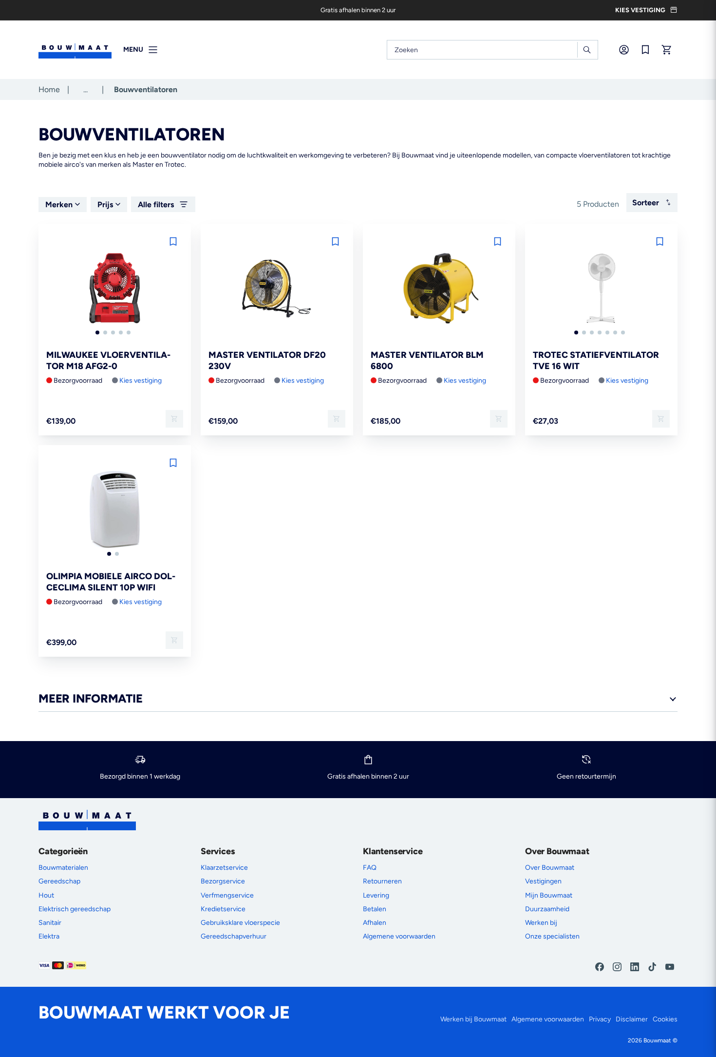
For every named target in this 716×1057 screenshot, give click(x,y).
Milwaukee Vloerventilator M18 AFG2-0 (108, 361)
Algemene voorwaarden (399, 936)
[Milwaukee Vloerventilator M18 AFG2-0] (114, 289)
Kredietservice (223, 909)
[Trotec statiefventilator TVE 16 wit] (601, 289)
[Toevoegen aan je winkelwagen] (174, 419)
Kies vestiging (140, 380)
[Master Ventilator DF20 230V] (276, 289)
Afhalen (374, 923)
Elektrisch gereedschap (74, 909)
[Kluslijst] (645, 49)
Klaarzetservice (224, 867)
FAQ (370, 867)
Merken (59, 204)
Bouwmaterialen (63, 867)
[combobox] (492, 49)
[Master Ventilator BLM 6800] (439, 289)
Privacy (600, 1019)
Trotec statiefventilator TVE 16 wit (596, 361)
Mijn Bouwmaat (548, 895)
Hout (46, 895)
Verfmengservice (227, 895)
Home (49, 89)
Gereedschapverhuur (233, 936)
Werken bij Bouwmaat (473, 1019)
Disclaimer (632, 1019)
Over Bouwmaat (549, 867)
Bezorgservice (223, 881)
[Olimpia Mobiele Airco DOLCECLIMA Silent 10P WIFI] (114, 510)
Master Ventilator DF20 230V (267, 361)
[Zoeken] (586, 50)
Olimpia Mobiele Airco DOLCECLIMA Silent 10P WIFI (110, 582)
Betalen (374, 909)
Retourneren (382, 881)
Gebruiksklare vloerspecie (240, 923)
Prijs (105, 204)
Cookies (665, 1019)
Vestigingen (543, 881)
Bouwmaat (657, 1040)
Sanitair (49, 923)
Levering (376, 895)
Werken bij (541, 923)
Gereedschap (59, 881)
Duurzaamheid (547, 909)
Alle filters (156, 204)
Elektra (48, 936)
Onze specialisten (552, 936)
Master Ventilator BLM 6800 (427, 361)
